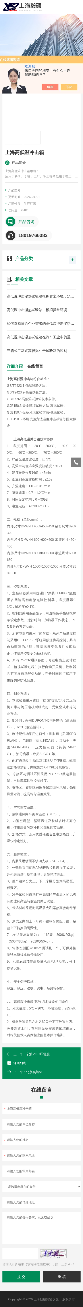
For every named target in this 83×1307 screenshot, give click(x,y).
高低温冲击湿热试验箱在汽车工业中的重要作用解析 (41, 337)
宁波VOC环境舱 (38, 1054)
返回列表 (20, 1063)
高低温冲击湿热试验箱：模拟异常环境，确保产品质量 (41, 310)
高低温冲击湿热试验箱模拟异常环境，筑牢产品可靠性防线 (41, 296)
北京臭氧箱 (34, 1072)
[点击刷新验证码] (53, 1253)
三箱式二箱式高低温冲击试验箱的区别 (37, 351)
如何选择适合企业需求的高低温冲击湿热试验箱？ (41, 323)
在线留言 (35, 366)
